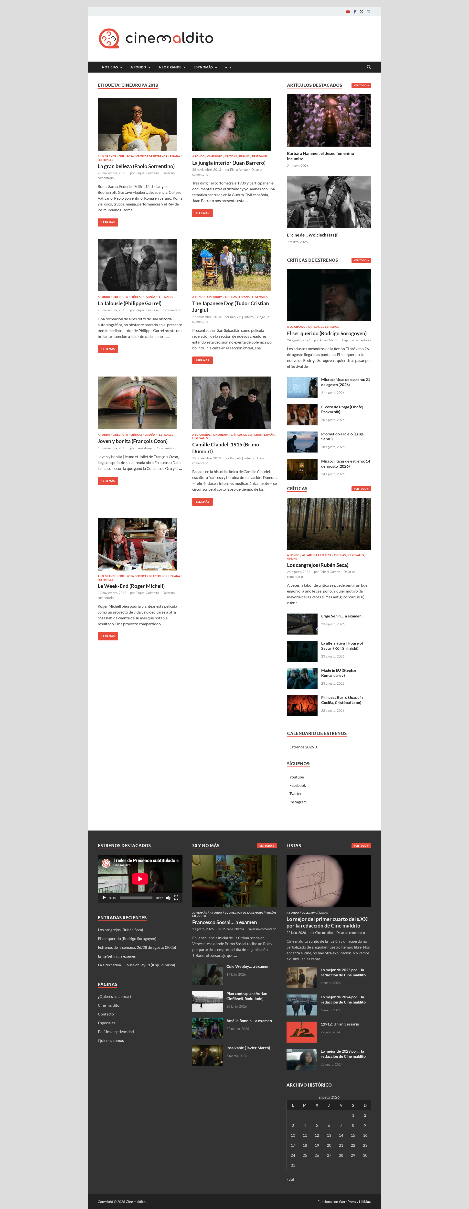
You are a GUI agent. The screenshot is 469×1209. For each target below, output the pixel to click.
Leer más (106, 221)
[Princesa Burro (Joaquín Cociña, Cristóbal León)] (302, 697)
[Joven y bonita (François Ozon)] (140, 403)
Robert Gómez (330, 572)
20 (329, 1145)
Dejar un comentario (356, 340)
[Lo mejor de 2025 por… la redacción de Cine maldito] (302, 970)
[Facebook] (355, 11)
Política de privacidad (116, 1031)
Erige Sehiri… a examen (341, 616)
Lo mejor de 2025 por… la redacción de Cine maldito (343, 972)
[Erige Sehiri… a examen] (302, 616)
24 (293, 1155)
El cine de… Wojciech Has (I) (313, 234)
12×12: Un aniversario (340, 1024)
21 (341, 1145)
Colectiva (309, 912)
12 (317, 1135)
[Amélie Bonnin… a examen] (207, 1021)
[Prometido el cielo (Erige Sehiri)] (302, 434)
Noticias (110, 67)
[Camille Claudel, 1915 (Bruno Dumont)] (234, 403)
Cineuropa (126, 156)
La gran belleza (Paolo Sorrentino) (136, 166)
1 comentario (172, 310)
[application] (140, 879)
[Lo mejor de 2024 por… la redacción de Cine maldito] (302, 997)
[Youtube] (348, 11)
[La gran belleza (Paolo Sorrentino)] (140, 124)
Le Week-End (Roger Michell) (131, 586)
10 (293, 1135)
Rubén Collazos (233, 929)
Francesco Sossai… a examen (224, 922)
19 (317, 1145)
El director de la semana (244, 912)
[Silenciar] (168, 897)
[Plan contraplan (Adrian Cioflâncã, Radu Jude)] (207, 994)
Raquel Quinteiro (147, 173)
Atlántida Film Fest (316, 555)
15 (353, 1135)
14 (341, 1135)
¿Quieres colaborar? (114, 996)
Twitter (295, 793)
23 (365, 1145)
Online (292, 558)
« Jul (290, 1179)
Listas (323, 912)
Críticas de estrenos (151, 156)
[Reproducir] (104, 897)
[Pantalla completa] (176, 897)
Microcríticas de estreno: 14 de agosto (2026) (345, 463)
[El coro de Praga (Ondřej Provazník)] (302, 407)
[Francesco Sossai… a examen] (234, 857)
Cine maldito (108, 1005)
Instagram (298, 801)
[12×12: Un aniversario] (302, 1024)
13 (329, 1135)
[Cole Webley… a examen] (207, 966)
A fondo (138, 67)
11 (305, 1135)
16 (365, 1135)
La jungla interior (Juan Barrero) (229, 163)
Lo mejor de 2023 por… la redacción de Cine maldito (343, 1053)
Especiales (106, 1022)
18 (305, 1145)
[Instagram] (368, 11)
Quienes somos (111, 1040)
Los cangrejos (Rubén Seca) (317, 565)
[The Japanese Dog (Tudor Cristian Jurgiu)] (234, 265)
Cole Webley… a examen (247, 966)
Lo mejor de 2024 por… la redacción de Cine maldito (343, 999)
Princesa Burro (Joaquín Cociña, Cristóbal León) (342, 700)
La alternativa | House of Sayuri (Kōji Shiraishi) (342, 645)
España (175, 156)
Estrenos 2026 (301, 747)
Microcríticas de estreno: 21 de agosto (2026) (345, 382)
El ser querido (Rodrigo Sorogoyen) (327, 333)
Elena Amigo (239, 170)
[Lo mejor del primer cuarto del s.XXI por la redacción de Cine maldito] (329, 857)
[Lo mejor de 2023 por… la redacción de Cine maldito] (302, 1051)
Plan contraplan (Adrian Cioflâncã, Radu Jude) (246, 996)
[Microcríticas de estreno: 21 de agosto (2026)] (302, 380)
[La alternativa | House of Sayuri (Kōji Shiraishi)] (302, 643)
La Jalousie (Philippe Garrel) (129, 303)
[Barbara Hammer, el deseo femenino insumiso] (329, 120)
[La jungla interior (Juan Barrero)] (234, 124)
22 (353, 1145)
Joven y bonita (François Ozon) (133, 441)
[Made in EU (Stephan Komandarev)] (302, 670)
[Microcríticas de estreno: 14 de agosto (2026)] (302, 461)
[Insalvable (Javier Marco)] (207, 1048)
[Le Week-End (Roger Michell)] (140, 544)
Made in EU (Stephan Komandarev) (339, 673)
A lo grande (170, 67)
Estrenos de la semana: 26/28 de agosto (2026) (137, 947)
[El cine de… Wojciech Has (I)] (329, 201)
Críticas (231, 156)
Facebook (297, 785)
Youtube (296, 777)
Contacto (106, 1014)
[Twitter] (361, 11)
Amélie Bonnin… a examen (249, 1020)
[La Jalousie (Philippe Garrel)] (140, 265)
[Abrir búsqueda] (369, 67)
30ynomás (203, 67)
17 (293, 1145)
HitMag (365, 1201)
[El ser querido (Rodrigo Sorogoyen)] (329, 296)
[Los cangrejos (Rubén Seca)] (329, 525)
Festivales (105, 160)
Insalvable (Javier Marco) (248, 1047)
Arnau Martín (329, 340)
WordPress (347, 1201)
